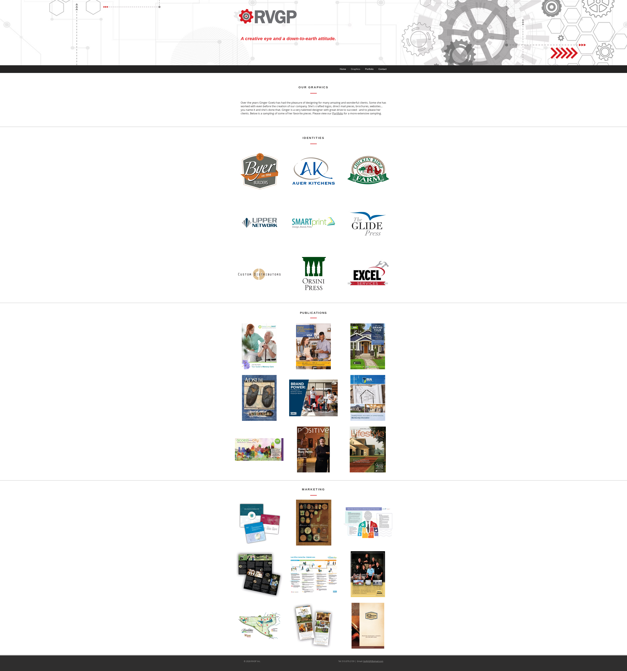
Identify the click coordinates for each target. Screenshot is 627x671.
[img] (259, 171)
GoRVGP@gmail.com (373, 661)
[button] (259, 346)
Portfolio (337, 113)
